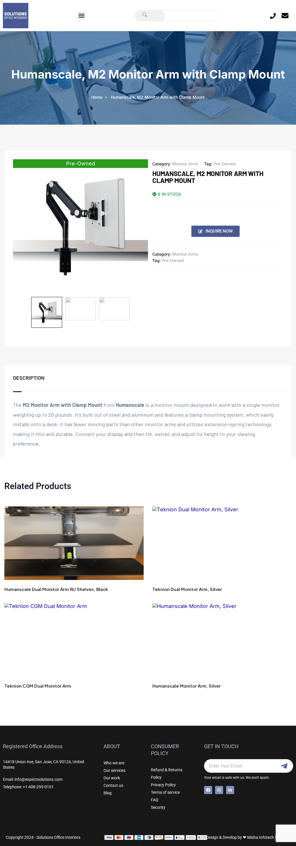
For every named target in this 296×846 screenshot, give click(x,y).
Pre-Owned (225, 163)
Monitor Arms (185, 163)
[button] (81, 15)
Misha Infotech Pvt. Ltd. (268, 837)
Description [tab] (29, 378)
